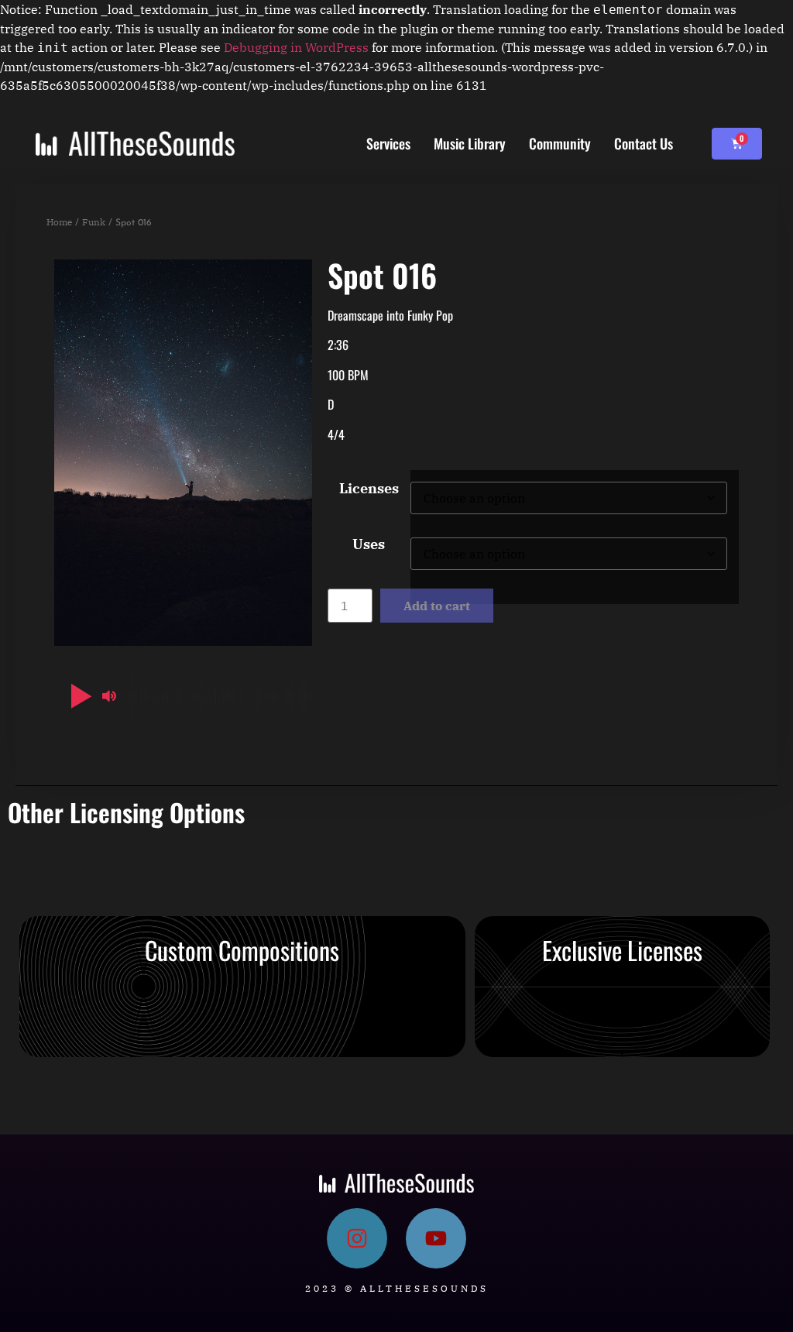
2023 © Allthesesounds (397, 1288)
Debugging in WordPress (296, 47)
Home (59, 222)
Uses (368, 544)
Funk (93, 222)
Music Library (470, 143)
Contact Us (643, 143)
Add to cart (436, 605)
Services (388, 143)
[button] (78, 696)
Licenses (369, 489)
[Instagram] (357, 1238)
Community (560, 143)
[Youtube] (436, 1238)
